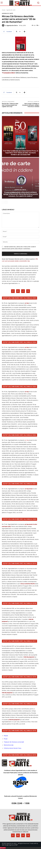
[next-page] (6, 202)
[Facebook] (13, 291)
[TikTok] (23, 291)
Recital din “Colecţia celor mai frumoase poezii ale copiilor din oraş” (10, 105)
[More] (25, 31)
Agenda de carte (10, 10)
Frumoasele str (7, 73)
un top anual (29, 488)
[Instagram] (18, 291)
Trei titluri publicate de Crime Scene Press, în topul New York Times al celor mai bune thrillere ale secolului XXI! (20, 153)
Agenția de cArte (12, 25)
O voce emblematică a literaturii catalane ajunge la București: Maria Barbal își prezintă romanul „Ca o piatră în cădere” (20, 194)
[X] (28, 291)
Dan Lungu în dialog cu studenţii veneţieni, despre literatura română (30, 105)
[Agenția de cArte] (3, 25)
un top (27, 303)
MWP (16, 845)
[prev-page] (3, 202)
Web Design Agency (8, 845)
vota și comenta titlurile (27, 583)
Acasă (3, 10)
